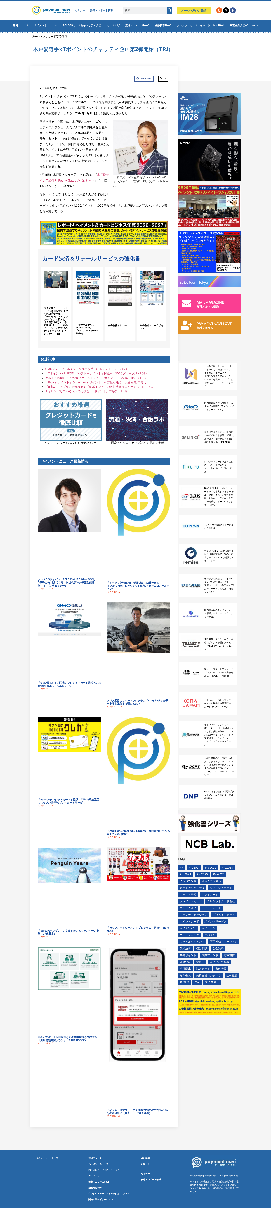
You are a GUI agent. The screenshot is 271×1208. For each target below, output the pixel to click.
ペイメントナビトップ (47, 1158)
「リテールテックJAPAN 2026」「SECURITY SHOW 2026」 (87, 329)
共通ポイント (188, 955)
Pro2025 (202, 874)
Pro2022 (210, 867)
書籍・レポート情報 (101, 10)
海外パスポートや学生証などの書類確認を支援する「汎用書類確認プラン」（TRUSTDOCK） (67, 1039)
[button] (144, 79)
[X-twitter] (226, 10)
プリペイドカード (224, 914)
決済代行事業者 (219, 962)
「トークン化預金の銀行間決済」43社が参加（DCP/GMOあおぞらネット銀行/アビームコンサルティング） (138, 586)
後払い (200, 962)
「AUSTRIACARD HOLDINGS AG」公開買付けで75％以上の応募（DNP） (138, 832)
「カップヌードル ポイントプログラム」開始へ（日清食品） (138, 929)
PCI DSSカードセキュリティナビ (82, 25)
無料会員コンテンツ (208, 975)
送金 (197, 982)
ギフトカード (210, 894)
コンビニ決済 (188, 908)
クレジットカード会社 (221, 901)
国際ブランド (210, 955)
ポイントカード (189, 921)
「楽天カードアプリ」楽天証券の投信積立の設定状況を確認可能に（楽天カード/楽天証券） (138, 1111)
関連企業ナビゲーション (244, 25)
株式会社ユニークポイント (152, 327)
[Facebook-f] (233, 10)
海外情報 (220, 968)
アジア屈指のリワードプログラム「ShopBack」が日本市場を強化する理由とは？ (137, 702)
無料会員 (185, 975)
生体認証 (231, 975)
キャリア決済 (188, 894)
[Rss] (219, 10)
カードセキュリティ (192, 887)
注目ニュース (20, 25)
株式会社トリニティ (118, 325)
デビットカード (211, 908)
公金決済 (218, 948)
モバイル (210, 935)
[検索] (169, 10)
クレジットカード (191, 901)
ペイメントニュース (45, 25)
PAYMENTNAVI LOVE (214, 324)
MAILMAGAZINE (210, 302)
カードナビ (113, 25)
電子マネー (212, 982)
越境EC (184, 982)
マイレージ (209, 928)
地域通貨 (229, 955)
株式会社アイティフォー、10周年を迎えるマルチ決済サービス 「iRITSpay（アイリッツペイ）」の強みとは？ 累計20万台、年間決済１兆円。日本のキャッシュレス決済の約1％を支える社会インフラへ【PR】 (56, 320)
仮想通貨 (185, 948)
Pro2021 (194, 867)
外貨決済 (185, 962)
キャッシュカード (221, 887)
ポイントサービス (215, 921)
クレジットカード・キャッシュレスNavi (200, 25)
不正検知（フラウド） (224, 941)
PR (181, 867)
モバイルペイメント (192, 941)
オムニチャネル (211, 881)
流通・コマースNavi (137, 25)
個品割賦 (201, 948)
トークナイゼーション (193, 914)
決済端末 (185, 968)
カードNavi (39, 36)
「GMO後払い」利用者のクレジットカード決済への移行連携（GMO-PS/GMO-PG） (69, 684)
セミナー (80, 10)
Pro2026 (218, 874)
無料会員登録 (205, 328)
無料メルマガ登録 (208, 306)
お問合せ (145, 1164)
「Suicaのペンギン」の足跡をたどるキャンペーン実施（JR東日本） (68, 932)
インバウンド (188, 881)
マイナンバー (188, 928)
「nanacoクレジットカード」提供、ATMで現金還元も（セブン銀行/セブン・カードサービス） (68, 801)
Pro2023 (227, 867)
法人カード (203, 968)
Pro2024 (185, 874)
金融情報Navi (163, 25)
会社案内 (145, 1158)
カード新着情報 (57, 36)
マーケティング (189, 935)
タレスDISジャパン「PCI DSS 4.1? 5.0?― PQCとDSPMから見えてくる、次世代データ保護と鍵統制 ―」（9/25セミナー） (66, 582)
